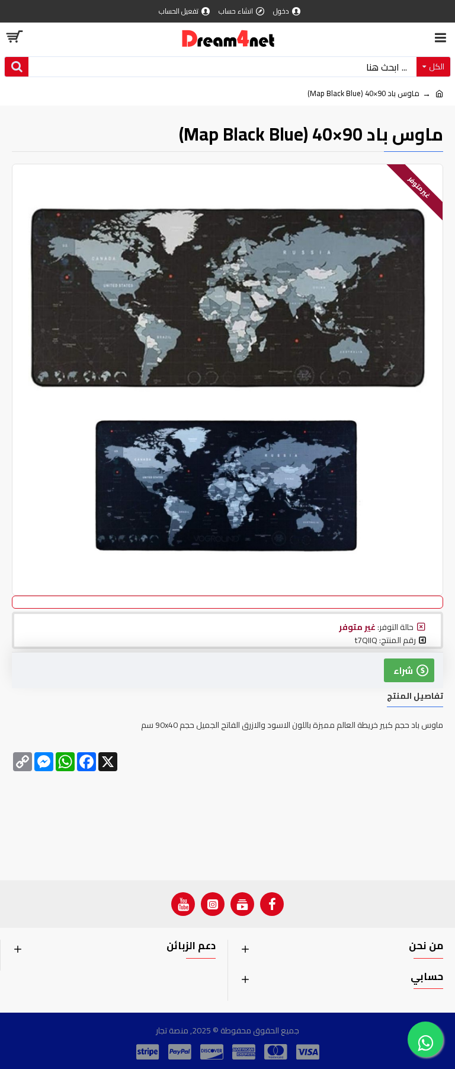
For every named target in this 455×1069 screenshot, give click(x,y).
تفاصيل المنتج (415, 697)
